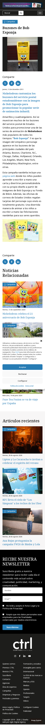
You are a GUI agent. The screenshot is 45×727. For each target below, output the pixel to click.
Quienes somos (8, 664)
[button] (41, 340)
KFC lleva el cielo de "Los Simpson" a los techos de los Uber (22, 501)
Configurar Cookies (31, 707)
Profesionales (28, 693)
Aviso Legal (29, 386)
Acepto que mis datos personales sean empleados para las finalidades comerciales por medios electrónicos (22, 617)
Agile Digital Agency (18, 722)
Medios (26, 685)
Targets (26, 697)
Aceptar (22, 367)
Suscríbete (6, 675)
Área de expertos (9, 687)
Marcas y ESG (28, 681)
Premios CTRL (8, 667)
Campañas (6, 691)
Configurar (22, 381)
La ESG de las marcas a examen (32, 676)
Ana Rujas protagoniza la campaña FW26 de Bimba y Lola (21, 542)
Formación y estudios (32, 664)
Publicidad (27, 711)
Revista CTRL (7, 671)
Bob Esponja (21, 138)
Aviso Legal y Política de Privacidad (11, 708)
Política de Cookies (17, 386)
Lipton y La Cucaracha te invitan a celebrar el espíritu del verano (22, 461)
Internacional (28, 671)
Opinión (26, 689)
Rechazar (22, 374)
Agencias (6, 683)
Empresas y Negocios (11, 694)
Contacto (6, 679)
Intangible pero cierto (32, 667)
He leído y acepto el (20, 607)
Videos (26, 701)
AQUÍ (17, 352)
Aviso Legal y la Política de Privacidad (20, 607)
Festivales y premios (10, 698)
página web (8, 175)
